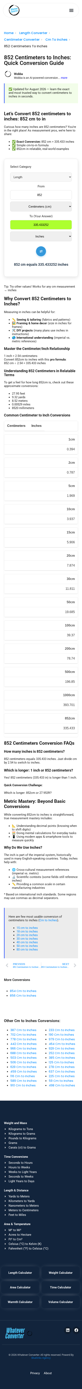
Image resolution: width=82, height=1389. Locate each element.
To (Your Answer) (41, 216)
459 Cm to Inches (23, 1071)
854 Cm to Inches (23, 991)
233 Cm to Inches (62, 1030)
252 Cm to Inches (62, 1053)
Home (9, 33)
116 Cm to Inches (22, 1076)
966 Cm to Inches (23, 1048)
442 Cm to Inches (23, 1044)
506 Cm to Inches (23, 1062)
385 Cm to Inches (62, 1058)
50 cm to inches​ (27, 946)
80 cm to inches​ (27, 949)
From (41, 186)
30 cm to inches (27, 938)
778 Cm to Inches (23, 1039)
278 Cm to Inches (62, 1067)
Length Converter (33, 33)
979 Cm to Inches (62, 1039)
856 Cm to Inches (23, 995)
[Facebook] (76, 1330)
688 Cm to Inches (23, 1053)
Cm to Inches (48, 920)
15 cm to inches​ (27, 928)
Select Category (20, 167)
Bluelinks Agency (41, 1357)
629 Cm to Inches (23, 1067)
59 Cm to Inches (61, 1081)
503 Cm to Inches (23, 1058)
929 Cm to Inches (62, 1048)
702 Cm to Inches (23, 1034)
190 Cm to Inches (61, 1034)
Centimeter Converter (22, 39)
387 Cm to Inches (23, 1030)
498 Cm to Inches (62, 1085)
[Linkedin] (67, 1330)
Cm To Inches (56, 39)
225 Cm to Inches (62, 1076)
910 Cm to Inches (23, 1085)
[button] (71, 10)
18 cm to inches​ (27, 931)
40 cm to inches (27, 942)
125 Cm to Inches (61, 1062)
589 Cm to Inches (23, 1081)
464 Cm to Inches (62, 1044)
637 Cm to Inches (62, 1071)
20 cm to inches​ (27, 935)
